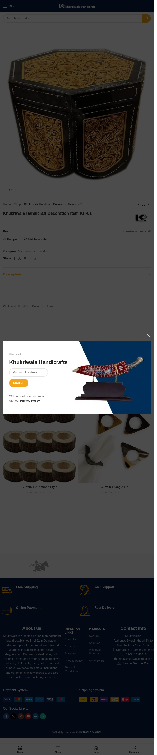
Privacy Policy (30, 400)
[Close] (149, 335)
